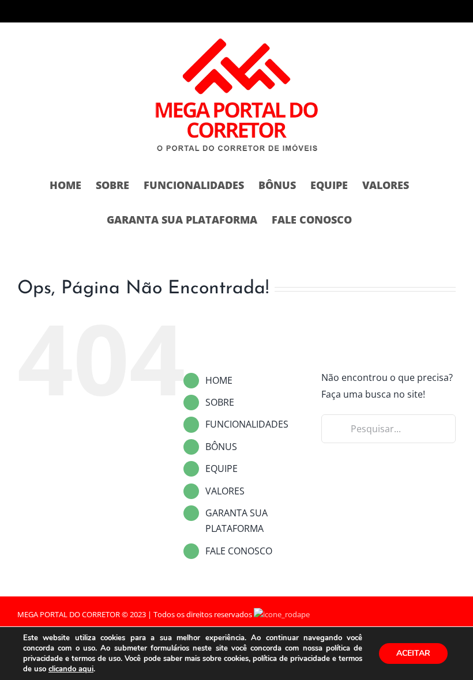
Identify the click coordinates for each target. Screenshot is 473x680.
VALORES (225, 491)
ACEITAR (413, 653)
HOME (218, 380)
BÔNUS (221, 446)
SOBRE (219, 402)
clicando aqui (70, 669)
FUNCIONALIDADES (246, 424)
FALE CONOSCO (238, 551)
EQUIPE (221, 468)
